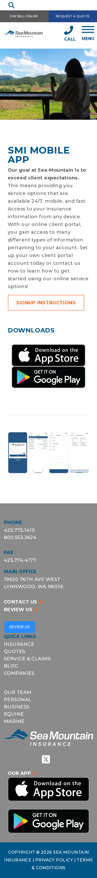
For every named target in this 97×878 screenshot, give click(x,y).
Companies (19, 673)
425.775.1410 (19, 530)
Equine (14, 714)
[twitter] (46, 759)
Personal (18, 699)
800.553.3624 (20, 537)
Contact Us (20, 602)
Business (16, 707)
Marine (14, 721)
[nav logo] (23, 33)
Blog (11, 666)
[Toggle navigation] (88, 33)
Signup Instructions (46, 303)
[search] (11, 5)
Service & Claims (27, 659)
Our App (19, 773)
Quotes (14, 651)
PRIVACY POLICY (54, 860)
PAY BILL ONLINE (24, 16)
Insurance (19, 644)
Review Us (18, 609)
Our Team (18, 692)
